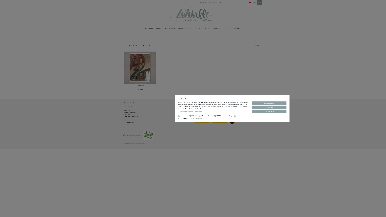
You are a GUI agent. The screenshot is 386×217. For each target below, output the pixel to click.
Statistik (194, 116)
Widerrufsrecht (128, 122)
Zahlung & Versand (130, 112)
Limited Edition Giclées (165, 28)
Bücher (227, 28)
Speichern (269, 107)
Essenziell (184, 116)
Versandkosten (140, 91)
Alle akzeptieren (269, 103)
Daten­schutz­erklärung (186, 111)
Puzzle (206, 28)
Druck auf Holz (184, 28)
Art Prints (149, 28)
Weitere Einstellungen (196, 118)
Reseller (237, 28)
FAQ (125, 120)
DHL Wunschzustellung (224, 116)
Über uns (127, 110)
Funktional (184, 118)
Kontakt (126, 127)
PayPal (239, 116)
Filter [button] (258, 45)
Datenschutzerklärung (131, 116)
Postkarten (217, 28)
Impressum (127, 114)
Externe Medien (207, 116)
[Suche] (220, 2)
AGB (125, 118)
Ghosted (140, 86)
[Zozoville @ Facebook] (125, 102)
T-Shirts (197, 28)
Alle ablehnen (269, 111)
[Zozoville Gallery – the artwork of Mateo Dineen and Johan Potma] (193, 15)
